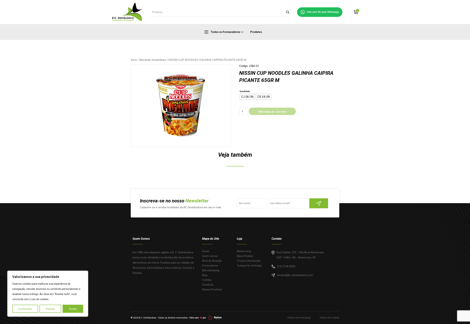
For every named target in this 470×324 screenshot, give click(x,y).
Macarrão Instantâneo (152, 60)
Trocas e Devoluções (249, 260)
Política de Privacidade (299, 317)
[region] (47, 294)
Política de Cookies (329, 317)
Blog (204, 275)
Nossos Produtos (212, 289)
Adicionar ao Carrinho (272, 111)
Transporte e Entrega (249, 265)
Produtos (256, 31)
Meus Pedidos (245, 256)
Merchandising (210, 270)
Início (134, 60)
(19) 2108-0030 (286, 266)
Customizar (25, 308)
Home (205, 251)
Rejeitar (50, 308)
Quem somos (210, 256)
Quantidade (245, 91)
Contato (207, 279)
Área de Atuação (212, 260)
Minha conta (244, 251)
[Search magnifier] (287, 12)
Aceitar (73, 308)
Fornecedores (210, 265)
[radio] (247, 97)
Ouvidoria (207, 284)
